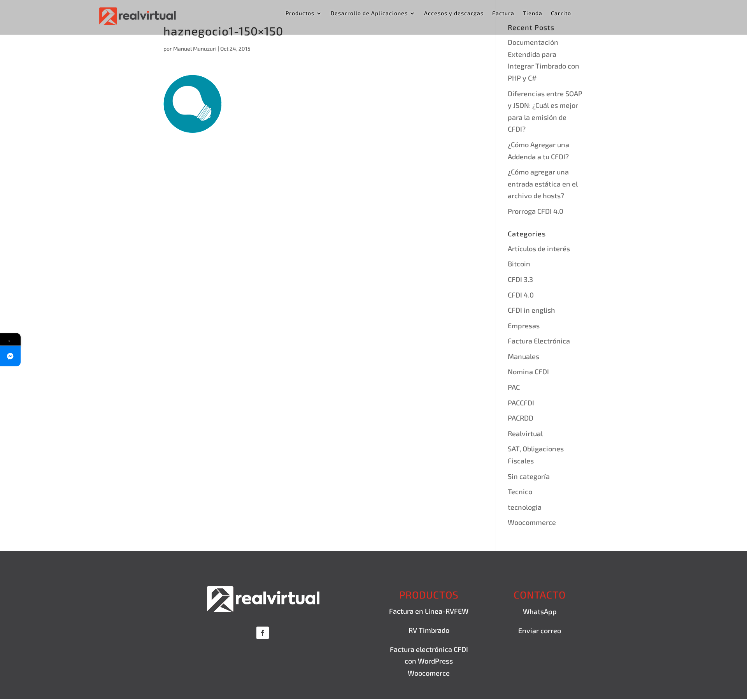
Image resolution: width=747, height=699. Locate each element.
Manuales (523, 356)
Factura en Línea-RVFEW (428, 611)
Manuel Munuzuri (195, 48)
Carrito (561, 13)
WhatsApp (540, 611)
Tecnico (520, 491)
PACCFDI (521, 402)
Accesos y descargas (454, 13)
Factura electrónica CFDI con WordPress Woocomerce (429, 661)
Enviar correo (539, 630)
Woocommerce (532, 522)
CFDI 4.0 (521, 295)
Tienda (532, 13)
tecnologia (525, 507)
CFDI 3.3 (520, 279)
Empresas (524, 325)
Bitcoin (519, 263)
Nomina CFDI (528, 371)
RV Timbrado (429, 630)
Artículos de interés (539, 248)
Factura (503, 13)
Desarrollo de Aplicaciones (369, 13)
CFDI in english (531, 310)
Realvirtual (525, 433)
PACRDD (520, 418)
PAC (514, 387)
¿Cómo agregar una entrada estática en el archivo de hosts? (543, 183)
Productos (300, 13)
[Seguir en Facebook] (262, 633)
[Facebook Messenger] (10, 355)
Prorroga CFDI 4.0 (535, 211)
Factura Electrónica (539, 340)
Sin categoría (529, 476)
